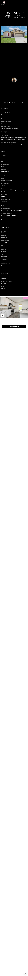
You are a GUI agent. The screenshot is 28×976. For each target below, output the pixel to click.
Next (7, 320)
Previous (3, 320)
